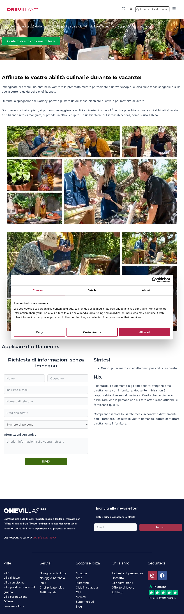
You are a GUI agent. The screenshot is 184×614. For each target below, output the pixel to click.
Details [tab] (92, 290)
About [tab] (146, 290)
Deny (39, 332)
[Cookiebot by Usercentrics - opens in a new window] (154, 280)
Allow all (144, 332)
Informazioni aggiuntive (20, 434)
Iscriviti (160, 527)
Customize (90, 332)
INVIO (46, 461)
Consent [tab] (38, 290)
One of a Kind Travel (44, 538)
